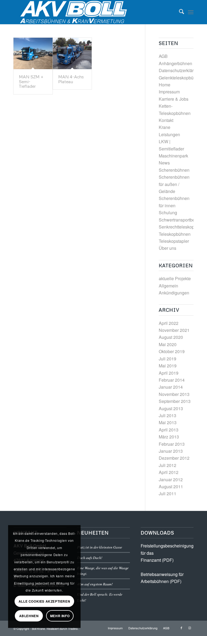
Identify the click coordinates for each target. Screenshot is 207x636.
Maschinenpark (173, 156)
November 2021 (174, 330)
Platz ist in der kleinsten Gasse (99, 547)
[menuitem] (179, 12)
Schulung (168, 212)
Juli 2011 (167, 493)
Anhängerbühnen (175, 63)
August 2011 (171, 486)
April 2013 (168, 430)
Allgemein (168, 286)
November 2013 (174, 394)
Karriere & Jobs (173, 99)
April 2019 (168, 373)
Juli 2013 (167, 415)
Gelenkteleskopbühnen (181, 78)
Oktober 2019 (172, 351)
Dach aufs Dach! (89, 557)
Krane (164, 127)
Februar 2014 (172, 380)
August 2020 (171, 337)
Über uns (167, 248)
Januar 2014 (171, 387)
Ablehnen (29, 615)
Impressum (169, 92)
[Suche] (179, 12)
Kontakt (166, 120)
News (164, 163)
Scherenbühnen (174, 170)
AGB (163, 56)
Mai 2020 (168, 344)
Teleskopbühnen (175, 234)
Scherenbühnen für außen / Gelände (174, 184)
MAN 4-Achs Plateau (71, 79)
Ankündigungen (174, 293)
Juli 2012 (167, 465)
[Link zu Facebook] (181, 628)
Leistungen (169, 134)
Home (164, 85)
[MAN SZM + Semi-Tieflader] (33, 53)
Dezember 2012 (174, 458)
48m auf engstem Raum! (95, 583)
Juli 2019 (167, 359)
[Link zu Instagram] (189, 628)
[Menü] (191, 12)
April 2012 (168, 472)
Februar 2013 (172, 444)
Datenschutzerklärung (180, 70)
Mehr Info (60, 615)
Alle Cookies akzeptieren (44, 601)
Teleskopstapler (174, 241)
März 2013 (169, 437)
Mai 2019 (168, 366)
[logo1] (75, 12)
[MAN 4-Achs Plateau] (72, 53)
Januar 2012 (171, 479)
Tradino (73, 628)
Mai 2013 (168, 422)
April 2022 (168, 323)
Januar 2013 (171, 451)
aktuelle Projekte (175, 278)
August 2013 (171, 408)
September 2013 (175, 401)
